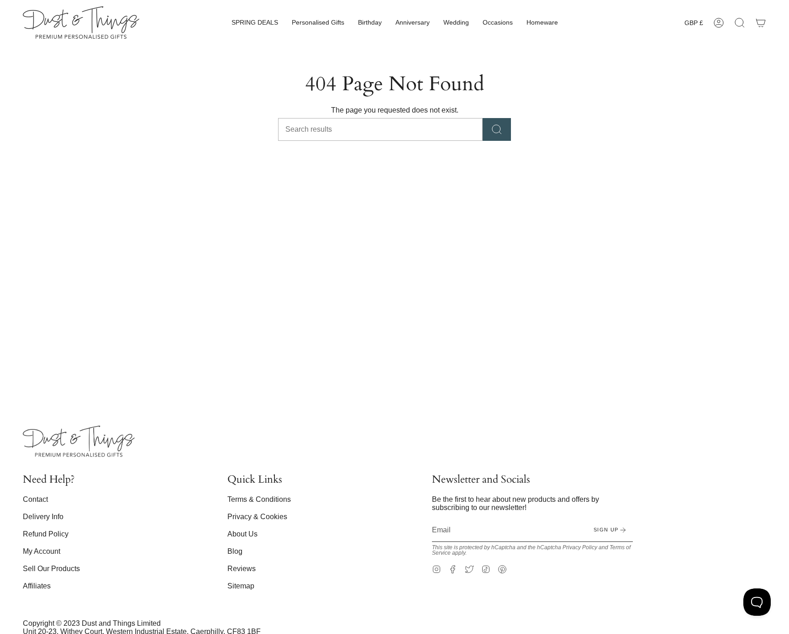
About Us (242, 534)
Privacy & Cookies (257, 517)
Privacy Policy (580, 547)
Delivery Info (43, 517)
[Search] (497, 129)
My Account (41, 551)
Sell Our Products (51, 568)
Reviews (241, 568)
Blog (234, 551)
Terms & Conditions (259, 499)
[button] (255, 22)
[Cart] (760, 22)
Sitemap (240, 586)
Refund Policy (45, 534)
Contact (35, 499)
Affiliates (37, 586)
